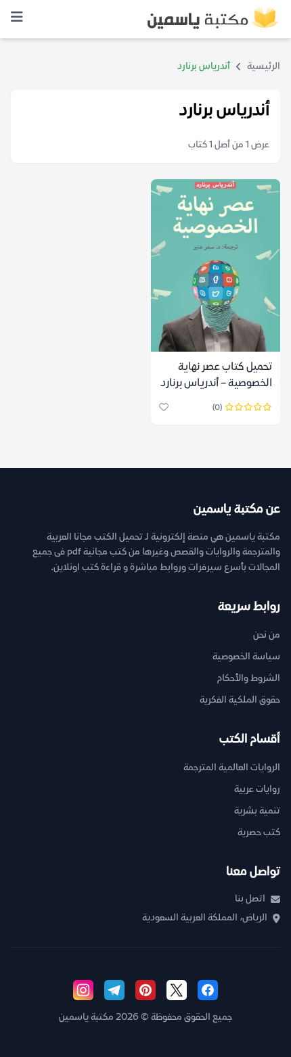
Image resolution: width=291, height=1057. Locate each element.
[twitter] (176, 990)
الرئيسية (263, 66)
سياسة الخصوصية (246, 657)
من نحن (266, 635)
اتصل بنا (250, 899)
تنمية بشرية (257, 811)
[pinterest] (145, 990)
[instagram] (83, 990)
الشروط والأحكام (248, 678)
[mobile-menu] (17, 19)
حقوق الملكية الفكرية (240, 700)
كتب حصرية (259, 833)
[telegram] (114, 990)
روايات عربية (257, 789)
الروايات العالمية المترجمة (231, 768)
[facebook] (208, 990)
